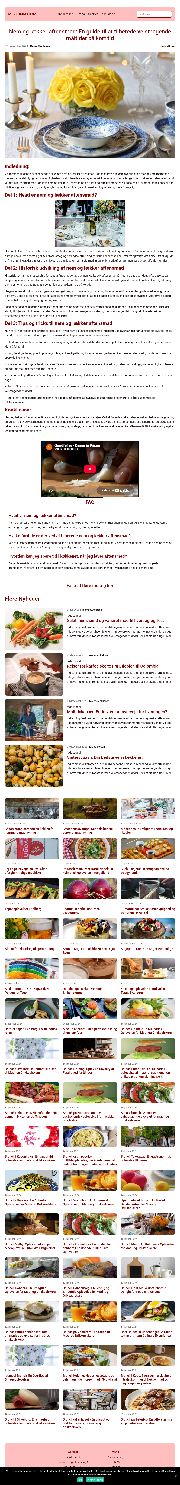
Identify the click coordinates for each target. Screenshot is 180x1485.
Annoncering (65, 14)
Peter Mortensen (41, 46)
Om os (81, 14)
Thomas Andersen (92, 609)
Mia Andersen (97, 746)
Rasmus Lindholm (99, 655)
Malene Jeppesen (99, 701)
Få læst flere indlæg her (90, 585)
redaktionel (168, 46)
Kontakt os (108, 14)
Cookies (93, 14)
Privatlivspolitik (95, 1480)
